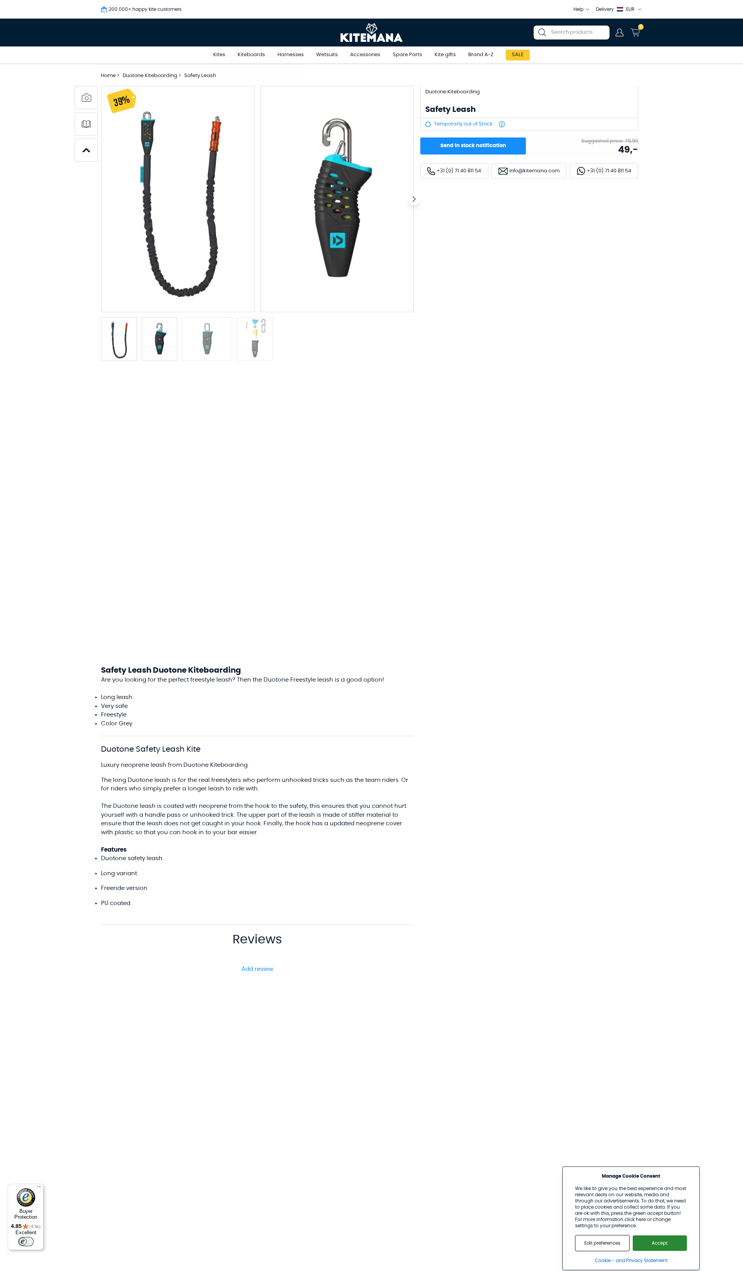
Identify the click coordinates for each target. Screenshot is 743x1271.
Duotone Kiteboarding (150, 75)
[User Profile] (620, 33)
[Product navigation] (86, 150)
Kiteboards (251, 54)
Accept (660, 1243)
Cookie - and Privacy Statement (631, 1260)
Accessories (365, 54)
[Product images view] (86, 97)
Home (108, 75)
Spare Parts (407, 54)
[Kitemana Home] (372, 32)
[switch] (26, 1241)
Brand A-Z (480, 54)
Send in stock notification (473, 145)
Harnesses (290, 54)
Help (579, 9)
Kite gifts (445, 54)
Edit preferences (602, 1243)
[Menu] (39, 1188)
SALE (518, 54)
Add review (257, 969)
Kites (219, 54)
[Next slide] (414, 199)
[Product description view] (86, 124)
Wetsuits (327, 54)
